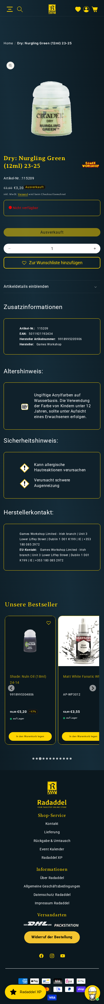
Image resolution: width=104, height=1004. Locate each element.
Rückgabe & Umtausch (52, 841)
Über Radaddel (52, 878)
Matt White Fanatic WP (82, 676)
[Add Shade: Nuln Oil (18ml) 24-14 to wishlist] (48, 622)
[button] (10, 9)
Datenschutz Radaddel (52, 895)
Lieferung (52, 832)
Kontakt (52, 824)
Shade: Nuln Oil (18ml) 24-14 (28, 679)
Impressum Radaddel (52, 903)
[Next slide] (92, 688)
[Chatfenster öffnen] (92, 993)
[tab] (33, 759)
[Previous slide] (11, 688)
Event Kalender (52, 849)
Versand (23, 194)
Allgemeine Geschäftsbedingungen (52, 886)
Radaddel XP (52, 858)
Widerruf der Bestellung (51, 937)
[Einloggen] (86, 9)
